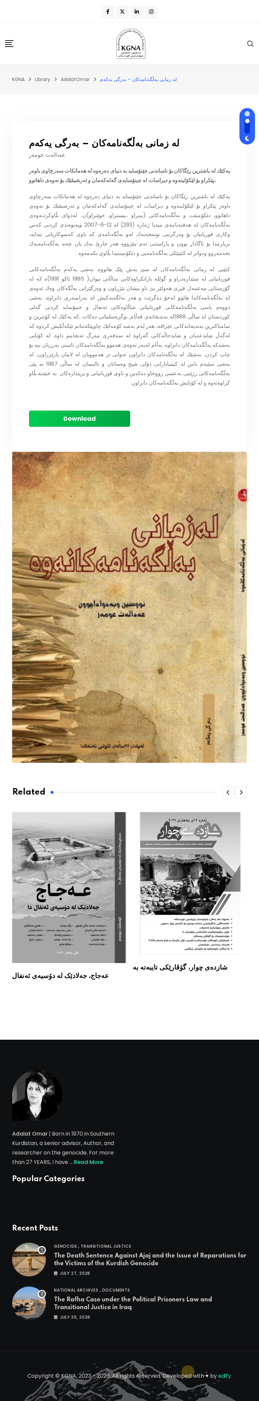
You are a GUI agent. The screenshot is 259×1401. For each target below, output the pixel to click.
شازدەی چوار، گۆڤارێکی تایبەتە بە (180, 967)
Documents (116, 1290)
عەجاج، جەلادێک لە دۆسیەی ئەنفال (60, 976)
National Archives (76, 1290)
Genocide (65, 1246)
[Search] (250, 43)
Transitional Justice (106, 1246)
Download (79, 418)
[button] (228, 792)
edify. (225, 1376)
